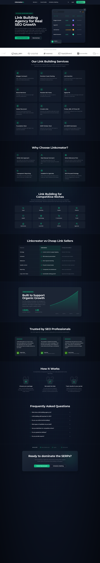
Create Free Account (22, 38)
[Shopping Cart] (68, 2)
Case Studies (43, 2)
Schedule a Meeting (53, 2)
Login (73, 2)
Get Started (81, 2)
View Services (36, 38)
